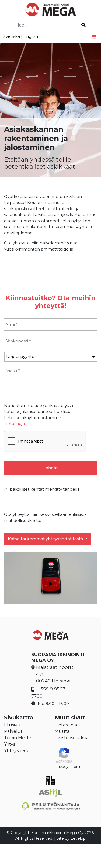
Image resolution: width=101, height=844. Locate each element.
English (30, 36)
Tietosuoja (14, 423)
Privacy (61, 766)
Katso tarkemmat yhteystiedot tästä (45, 538)
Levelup (78, 838)
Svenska (11, 36)
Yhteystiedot (18, 750)
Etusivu (12, 724)
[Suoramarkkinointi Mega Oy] (50, 9)
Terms (77, 766)
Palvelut (13, 731)
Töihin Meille (17, 737)
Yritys (9, 744)
